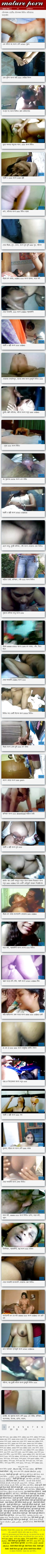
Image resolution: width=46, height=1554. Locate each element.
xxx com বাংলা (17, 1450)
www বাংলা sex (21, 1446)
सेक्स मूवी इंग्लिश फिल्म (11, 1511)
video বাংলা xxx (39, 1437)
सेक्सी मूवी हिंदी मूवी (19, 1479)
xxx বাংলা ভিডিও (16, 1454)
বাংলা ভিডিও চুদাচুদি (6, 1469)
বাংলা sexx (19, 1463)
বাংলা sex (12, 1461)
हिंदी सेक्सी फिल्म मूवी (6, 1520)
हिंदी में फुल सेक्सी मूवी (21, 1520)
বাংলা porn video (33, 1458)
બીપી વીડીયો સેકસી (7, 1485)
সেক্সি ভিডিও (16, 1494)
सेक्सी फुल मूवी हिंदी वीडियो (20, 1500)
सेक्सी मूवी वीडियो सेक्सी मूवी (31, 1504)
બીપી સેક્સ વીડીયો (36, 1520)
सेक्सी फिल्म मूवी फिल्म (7, 1515)
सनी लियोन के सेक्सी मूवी (28, 1494)
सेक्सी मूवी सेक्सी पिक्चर (28, 1476)
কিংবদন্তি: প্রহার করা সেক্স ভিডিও (22, 4)
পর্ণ (18, 9)
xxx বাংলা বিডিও (5, 1454)
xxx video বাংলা (28, 1450)
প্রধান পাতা (6, 9)
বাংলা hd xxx (33, 1456)
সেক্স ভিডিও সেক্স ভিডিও (33, 1479)
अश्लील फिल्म (19, 1489)
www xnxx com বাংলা (19, 1439)
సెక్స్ (11, 1471)
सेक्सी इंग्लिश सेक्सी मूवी (20, 1513)
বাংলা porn (22, 1458)
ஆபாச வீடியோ (5, 1522)
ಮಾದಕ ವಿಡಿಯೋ (30, 1471)
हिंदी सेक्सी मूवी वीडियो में (36, 1513)
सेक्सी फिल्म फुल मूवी (16, 1549)
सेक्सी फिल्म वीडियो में (7, 1489)
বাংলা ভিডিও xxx (25, 1517)
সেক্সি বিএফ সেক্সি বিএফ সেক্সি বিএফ (29, 1474)
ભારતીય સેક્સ (14, 1517)
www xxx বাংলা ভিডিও (7, 1446)
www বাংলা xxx (32, 1446)
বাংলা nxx (7, 1458)
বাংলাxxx (32, 1483)
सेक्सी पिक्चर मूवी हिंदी (18, 1543)
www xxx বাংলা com (19, 1443)
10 (11, 1429)
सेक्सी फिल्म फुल (19, 1496)
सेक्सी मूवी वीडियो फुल (14, 1504)
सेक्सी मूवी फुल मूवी (12, 1474)
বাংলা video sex (37, 1463)
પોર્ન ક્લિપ (4, 1492)
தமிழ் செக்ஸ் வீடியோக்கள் (34, 1487)
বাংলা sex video (28, 1469)
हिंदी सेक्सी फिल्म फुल (6, 1496)
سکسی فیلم (17, 1522)
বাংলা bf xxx (24, 1456)
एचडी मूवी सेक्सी (18, 1498)
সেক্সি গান (39, 1483)
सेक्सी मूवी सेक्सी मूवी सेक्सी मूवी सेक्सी (24, 1507)
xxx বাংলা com (16, 1452)
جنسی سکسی (14, 1476)
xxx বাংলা (7, 1452)
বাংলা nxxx (14, 1458)
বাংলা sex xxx (30, 1461)
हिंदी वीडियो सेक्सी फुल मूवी (23, 1502)
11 (17, 1429)
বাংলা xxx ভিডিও (20, 1515)
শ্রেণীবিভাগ (29, 9)
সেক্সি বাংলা (29, 1541)
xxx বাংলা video (27, 1452)
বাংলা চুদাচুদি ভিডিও (32, 1539)
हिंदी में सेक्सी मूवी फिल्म (23, 1509)
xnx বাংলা (35, 1448)
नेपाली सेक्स (41, 1494)
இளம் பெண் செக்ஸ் (16, 1492)
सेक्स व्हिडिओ (9, 1502)
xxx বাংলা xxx (39, 1452)
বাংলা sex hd (20, 1461)
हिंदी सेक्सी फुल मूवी (38, 1517)
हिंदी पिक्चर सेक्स (11, 1481)
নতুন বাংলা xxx (40, 1454)
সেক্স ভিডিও (21, 1481)
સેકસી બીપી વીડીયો (33, 1481)
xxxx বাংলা (24, 1483)
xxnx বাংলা (7, 1450)
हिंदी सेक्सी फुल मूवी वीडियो (16, 1541)
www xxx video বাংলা (35, 1441)
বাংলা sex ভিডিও (10, 1463)
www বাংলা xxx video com (21, 1448)
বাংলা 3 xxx (4, 1456)
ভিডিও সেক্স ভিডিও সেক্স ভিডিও (24, 1485)
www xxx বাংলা (5, 1443)
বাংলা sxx (27, 1463)
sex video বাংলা (15, 1437)
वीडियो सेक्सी (40, 1489)
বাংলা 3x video (14, 1456)
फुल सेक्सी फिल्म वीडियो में (32, 1492)
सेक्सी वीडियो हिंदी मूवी (17, 1546)
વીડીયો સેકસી (5, 1483)
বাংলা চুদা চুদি (15, 1483)
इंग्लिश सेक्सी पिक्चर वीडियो (32, 1549)
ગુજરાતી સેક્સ (28, 1522)
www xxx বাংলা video (34, 1443)
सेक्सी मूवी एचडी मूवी (30, 1498)
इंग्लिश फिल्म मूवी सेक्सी (27, 1511)
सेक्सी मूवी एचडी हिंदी (32, 1496)
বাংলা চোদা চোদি (18, 1471)
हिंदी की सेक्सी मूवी (17, 1487)
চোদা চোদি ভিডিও (30, 1489)
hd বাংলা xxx (4, 1437)
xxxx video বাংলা (29, 1454)
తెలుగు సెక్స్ (17, 1469)
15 (26, 1429)
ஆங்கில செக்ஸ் (33, 1515)
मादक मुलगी (38, 1485)
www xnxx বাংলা (34, 1439)
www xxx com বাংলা (19, 1441)
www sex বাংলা (5, 1439)
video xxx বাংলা (27, 1437)
